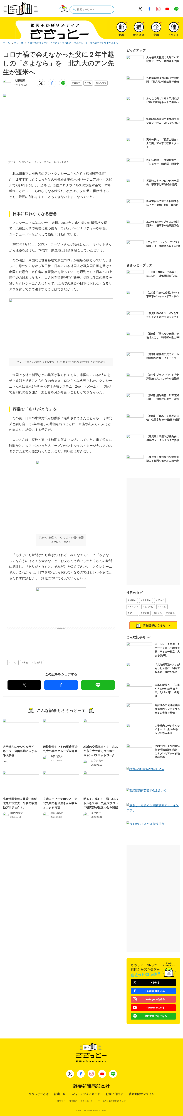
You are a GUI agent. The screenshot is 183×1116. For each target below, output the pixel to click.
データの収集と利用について (112, 1101)
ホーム (6, 43)
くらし (163, 606)
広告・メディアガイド (85, 1093)
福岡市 (133, 600)
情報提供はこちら (154, 625)
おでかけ (149, 606)
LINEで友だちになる (155, 1016)
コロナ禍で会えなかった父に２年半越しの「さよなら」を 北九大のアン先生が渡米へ (72, 43)
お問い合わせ (114, 1093)
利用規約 (73, 1101)
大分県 (146, 613)
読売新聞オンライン (141, 1093)
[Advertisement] (61, 638)
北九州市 (101, 83)
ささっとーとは (39, 1093)
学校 (89, 83)
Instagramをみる (155, 999)
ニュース (18, 43)
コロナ (77, 83)
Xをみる (155, 982)
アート (133, 613)
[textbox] (92, 10)
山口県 (158, 613)
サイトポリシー (87, 1101)
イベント (134, 606)
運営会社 (61, 1101)
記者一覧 (60, 1093)
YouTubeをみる (155, 1007)
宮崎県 (171, 613)
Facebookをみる (155, 990)
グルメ (160, 600)
